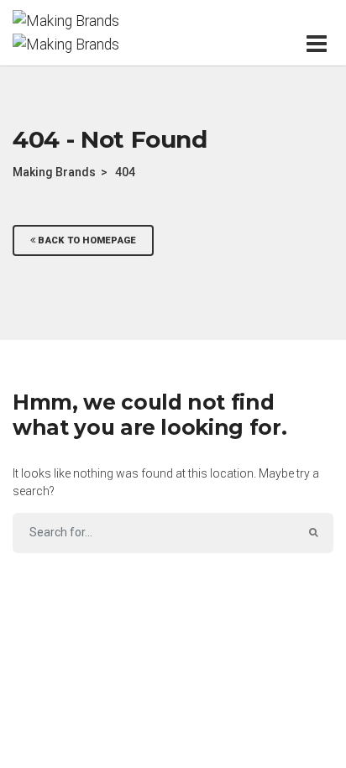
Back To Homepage (85, 240)
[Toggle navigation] (320, 44)
